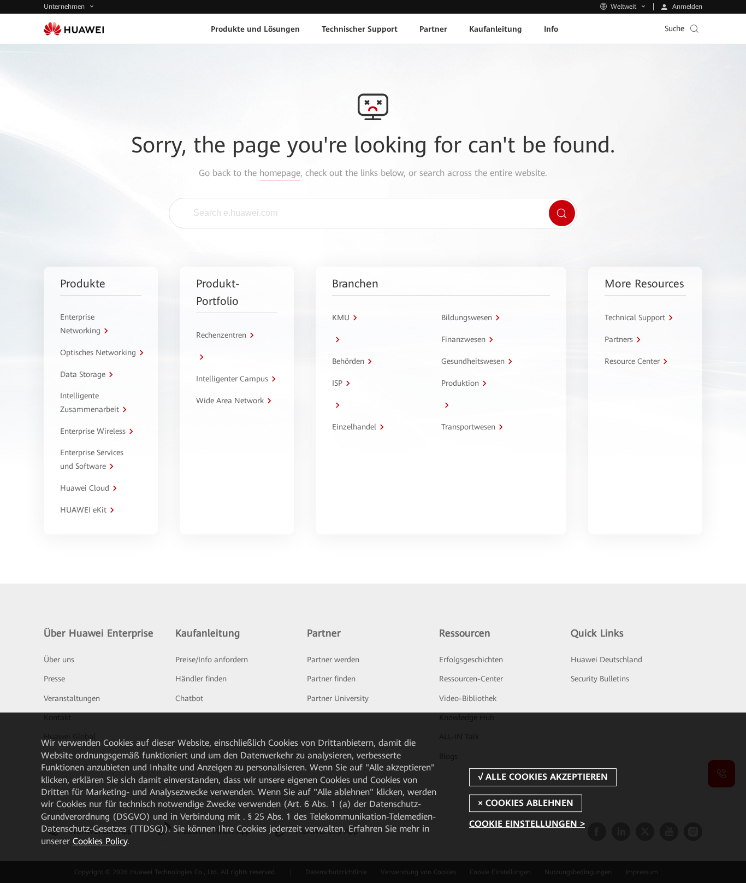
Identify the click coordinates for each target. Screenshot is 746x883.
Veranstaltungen (72, 698)
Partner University (338, 698)
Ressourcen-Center (471, 678)
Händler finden (201, 678)
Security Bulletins (600, 678)
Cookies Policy (100, 841)
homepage (279, 173)
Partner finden (331, 678)
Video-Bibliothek (467, 698)
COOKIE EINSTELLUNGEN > (527, 824)
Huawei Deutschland (606, 659)
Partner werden (333, 659)
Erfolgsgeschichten (471, 659)
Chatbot (189, 698)
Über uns (59, 659)
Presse (54, 678)
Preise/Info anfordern (211, 659)
